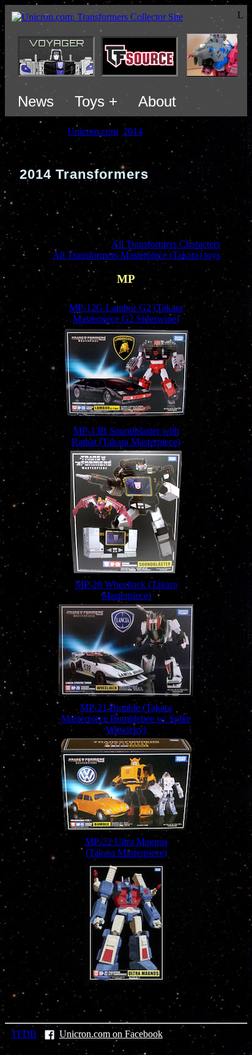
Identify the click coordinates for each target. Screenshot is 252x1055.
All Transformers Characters (165, 244)
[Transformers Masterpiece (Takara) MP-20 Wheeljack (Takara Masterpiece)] (126, 693)
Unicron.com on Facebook (111, 1034)
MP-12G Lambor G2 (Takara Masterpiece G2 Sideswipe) (126, 313)
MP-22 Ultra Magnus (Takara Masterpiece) (126, 847)
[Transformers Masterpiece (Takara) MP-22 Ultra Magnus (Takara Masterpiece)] (126, 980)
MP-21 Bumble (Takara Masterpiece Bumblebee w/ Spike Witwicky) (126, 718)
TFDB (24, 1034)
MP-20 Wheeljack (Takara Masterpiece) (126, 590)
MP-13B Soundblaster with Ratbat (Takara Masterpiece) (126, 436)
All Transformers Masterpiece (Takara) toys (136, 255)
